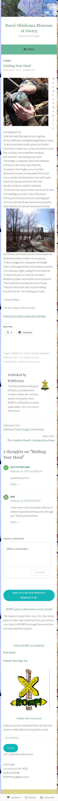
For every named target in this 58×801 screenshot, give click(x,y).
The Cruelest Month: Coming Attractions (31, 438)
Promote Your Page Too (15, 660)
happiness (44, 353)
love (21, 357)
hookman (8, 357)
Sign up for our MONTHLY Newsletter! (29, 595)
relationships (10, 361)
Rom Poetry (9, 652)
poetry (35, 357)
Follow (10, 748)
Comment (40, 572)
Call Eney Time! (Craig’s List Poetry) (23, 427)
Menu (31, 49)
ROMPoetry (29, 70)
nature (27, 357)
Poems (7, 60)
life (15, 357)
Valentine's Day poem (29, 361)
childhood (16, 353)
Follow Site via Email (29, 718)
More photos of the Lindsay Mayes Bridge (24, 316)
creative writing (30, 353)
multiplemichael (20, 467)
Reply (13, 484)
